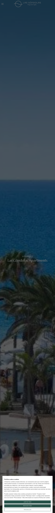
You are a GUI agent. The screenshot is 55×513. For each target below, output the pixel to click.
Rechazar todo (27, 506)
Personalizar (27, 509)
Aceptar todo (27, 502)
